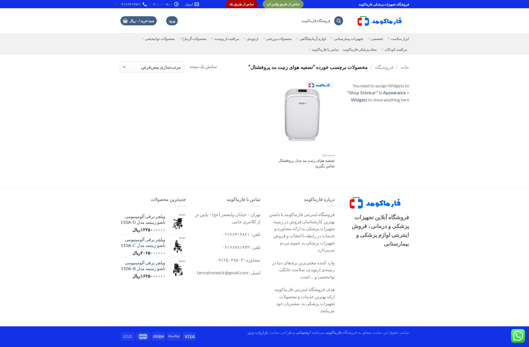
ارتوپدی (252, 38)
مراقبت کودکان (396, 49)
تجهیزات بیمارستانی (348, 38)
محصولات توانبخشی (160, 38)
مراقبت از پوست (226, 38)
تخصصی (377, 38)
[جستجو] (338, 20)
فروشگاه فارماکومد (315, 20)
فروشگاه (384, 67)
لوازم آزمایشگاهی (312, 38)
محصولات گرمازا (194, 38)
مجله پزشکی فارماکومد (360, 49)
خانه (405, 67)
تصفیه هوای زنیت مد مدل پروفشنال (307, 160)
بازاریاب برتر (258, 332)
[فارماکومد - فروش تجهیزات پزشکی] (380, 21)
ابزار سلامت (400, 38)
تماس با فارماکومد (325, 49)
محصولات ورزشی (279, 38)
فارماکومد (333, 332)
